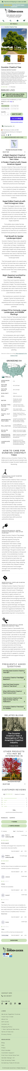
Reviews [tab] (4, 818)
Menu (15, 24)
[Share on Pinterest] (10, 135)
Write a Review (17, 826)
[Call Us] (3, 20)
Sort (14, 831)
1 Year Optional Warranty (10, 1029)
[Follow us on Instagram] (11, 1004)
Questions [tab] (12, 818)
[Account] (17, 20)
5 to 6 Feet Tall (14, 108)
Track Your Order (7, 1016)
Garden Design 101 (8, 1057)
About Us (4, 1019)
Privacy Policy (6, 1034)
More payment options (17, 122)
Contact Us (5, 1024)
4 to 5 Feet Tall (5, 108)
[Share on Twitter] (8, 135)
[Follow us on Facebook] (2, 1004)
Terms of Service (7, 1031)
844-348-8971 (8, 996)
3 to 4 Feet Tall (14, 105)
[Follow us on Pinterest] (15, 1004)
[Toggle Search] (10, 20)
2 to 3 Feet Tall (5, 105)
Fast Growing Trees (8, 1060)
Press (3, 1047)
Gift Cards (5, 1021)
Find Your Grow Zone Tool (10, 1055)
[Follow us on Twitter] (6, 1004)
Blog (3, 1042)
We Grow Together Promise (10, 1014)
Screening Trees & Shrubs (10, 1062)
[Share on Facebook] (6, 135)
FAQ (2, 1045)
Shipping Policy (6, 1026)
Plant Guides (5, 1050)
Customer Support (7, 1052)
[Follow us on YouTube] (20, 1004)
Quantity (3, 111)
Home (2, 27)
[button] (14, 87)
